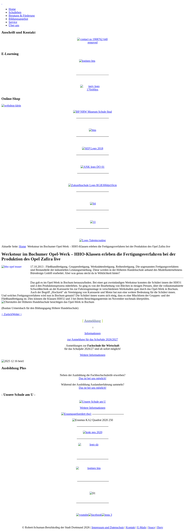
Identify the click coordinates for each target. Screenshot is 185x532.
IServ (160, 527)
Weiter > (17, 314)
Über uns (14, 25)
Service (13, 22)
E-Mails (141, 527)
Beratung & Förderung (22, 15)
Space (151, 527)
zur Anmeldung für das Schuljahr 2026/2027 (92, 339)
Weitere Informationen (92, 354)
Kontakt (130, 527)
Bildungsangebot (18, 18)
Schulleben (15, 12)
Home (12, 9)
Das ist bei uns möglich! (92, 378)
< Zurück (6, 314)
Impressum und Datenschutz (108, 527)
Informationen (93, 333)
